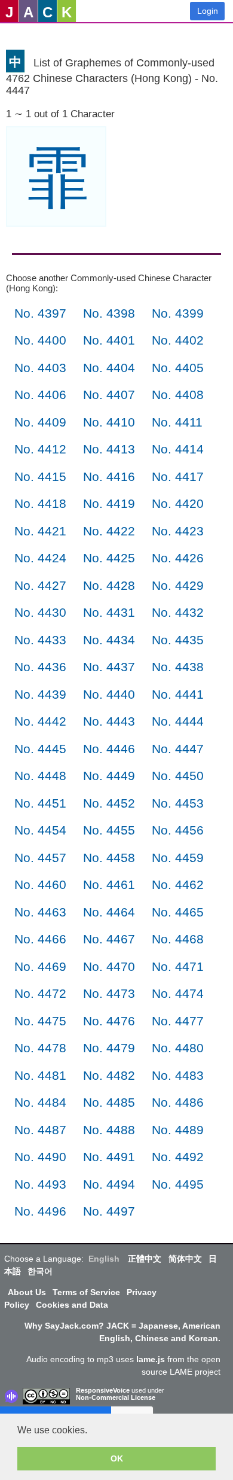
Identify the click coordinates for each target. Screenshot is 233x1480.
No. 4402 (178, 340)
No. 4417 (178, 476)
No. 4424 (40, 558)
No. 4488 (109, 1130)
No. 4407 (109, 394)
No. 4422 (109, 531)
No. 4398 (109, 313)
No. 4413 (109, 449)
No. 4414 (178, 449)
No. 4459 (178, 857)
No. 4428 (109, 585)
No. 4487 (40, 1130)
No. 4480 (178, 1048)
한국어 (40, 1271)
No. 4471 (178, 966)
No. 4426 (178, 558)
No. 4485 (109, 1102)
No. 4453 (178, 803)
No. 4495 (178, 1184)
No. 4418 (40, 503)
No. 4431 (109, 612)
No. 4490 (40, 1157)
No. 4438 (178, 667)
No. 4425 (109, 558)
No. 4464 (109, 912)
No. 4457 (40, 857)
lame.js (150, 1359)
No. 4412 (40, 449)
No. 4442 (40, 721)
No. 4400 (40, 340)
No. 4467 (109, 939)
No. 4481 (40, 1075)
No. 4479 (109, 1048)
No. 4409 (40, 422)
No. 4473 (109, 993)
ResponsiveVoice (103, 1390)
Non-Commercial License (115, 1397)
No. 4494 (109, 1184)
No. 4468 (178, 939)
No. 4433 (40, 640)
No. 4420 (178, 503)
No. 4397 (40, 313)
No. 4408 (178, 394)
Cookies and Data (72, 1305)
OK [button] (117, 1458)
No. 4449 (109, 775)
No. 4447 (178, 749)
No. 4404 (109, 367)
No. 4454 (40, 830)
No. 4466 (40, 939)
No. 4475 (40, 1021)
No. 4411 (177, 422)
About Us (27, 1292)
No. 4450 (178, 775)
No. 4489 (178, 1130)
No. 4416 (109, 476)
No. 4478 (40, 1048)
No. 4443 (109, 721)
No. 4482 (109, 1075)
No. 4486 (178, 1102)
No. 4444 (178, 721)
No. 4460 (40, 884)
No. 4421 (40, 531)
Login (207, 11)
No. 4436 (40, 667)
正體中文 (144, 1258)
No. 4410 (109, 422)
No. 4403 (40, 367)
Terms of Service (86, 1292)
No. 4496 (40, 1211)
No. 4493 (40, 1184)
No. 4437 (109, 667)
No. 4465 (178, 912)
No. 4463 (40, 912)
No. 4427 (40, 585)
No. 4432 (178, 612)
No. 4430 (40, 612)
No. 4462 (178, 884)
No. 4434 (109, 640)
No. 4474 (178, 993)
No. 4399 (178, 313)
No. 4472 (40, 993)
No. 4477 (178, 1021)
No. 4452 (109, 803)
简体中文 (185, 1258)
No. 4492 (178, 1157)
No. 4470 (109, 966)
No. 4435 (178, 640)
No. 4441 (178, 694)
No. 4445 (40, 749)
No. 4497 (109, 1211)
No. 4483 (178, 1075)
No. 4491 (109, 1157)
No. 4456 (178, 830)
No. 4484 (40, 1102)
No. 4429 (178, 585)
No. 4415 (40, 476)
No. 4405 (178, 367)
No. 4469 (40, 966)
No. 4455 (109, 830)
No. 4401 (109, 340)
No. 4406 (40, 394)
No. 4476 (109, 1021)
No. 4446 (109, 749)
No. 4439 (40, 694)
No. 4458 (109, 857)
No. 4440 (109, 694)
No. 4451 (40, 803)
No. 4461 (109, 884)
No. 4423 (178, 531)
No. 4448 (40, 775)
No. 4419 (109, 503)
